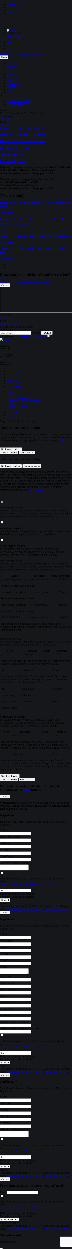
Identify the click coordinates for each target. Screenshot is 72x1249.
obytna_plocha (8, 983)
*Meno (4, 830)
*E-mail (4, 849)
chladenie (5, 1015)
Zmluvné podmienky (56, 1228)
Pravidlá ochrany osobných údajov (25, 909)
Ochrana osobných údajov (20, 397)
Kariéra (11, 92)
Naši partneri (13, 83)
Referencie (12, 10)
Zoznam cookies (32, 466)
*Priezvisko (6, 940)
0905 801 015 (14, 36)
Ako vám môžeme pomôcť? (15, 862)
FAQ (9, 13)
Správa (3, 966)
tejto (26, 790)
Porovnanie (13, 45)
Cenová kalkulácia (16, 386)
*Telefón (4, 960)
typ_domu (5, 976)
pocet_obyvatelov (9, 989)
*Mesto (4, 947)
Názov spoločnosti (10, 836)
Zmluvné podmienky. (57, 909)
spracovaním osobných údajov (29, 336)
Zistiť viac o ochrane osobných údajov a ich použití (27, 884)
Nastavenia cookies (17, 406)
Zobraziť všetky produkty (13, 161)
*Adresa (4, 843)
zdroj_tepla (6, 1002)
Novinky (11, 7)
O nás (10, 80)
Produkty (11, 42)
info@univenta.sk (9, 125)
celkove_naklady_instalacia (14, 1022)
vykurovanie (6, 1009)
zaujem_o (5, 996)
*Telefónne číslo (8, 856)
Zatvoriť (5, 285)
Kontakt (11, 48)
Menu (4, 57)
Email (3, 1192)
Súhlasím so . (23, 336)
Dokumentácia (14, 4)
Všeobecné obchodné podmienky (24, 400)
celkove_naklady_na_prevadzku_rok (19, 1028)
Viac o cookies (37, 489)
